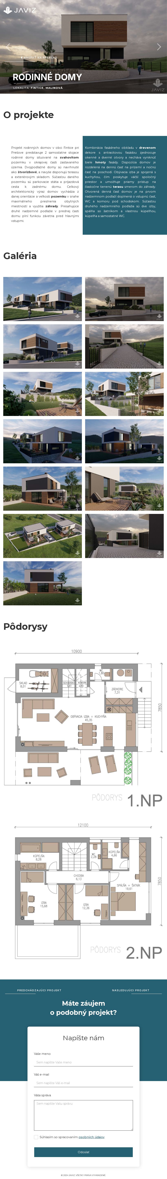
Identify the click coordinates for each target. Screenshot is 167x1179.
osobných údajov (91, 1137)
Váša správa (42, 1095)
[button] (8, 47)
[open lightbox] (42, 299)
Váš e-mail (41, 1074)
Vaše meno (42, 1053)
